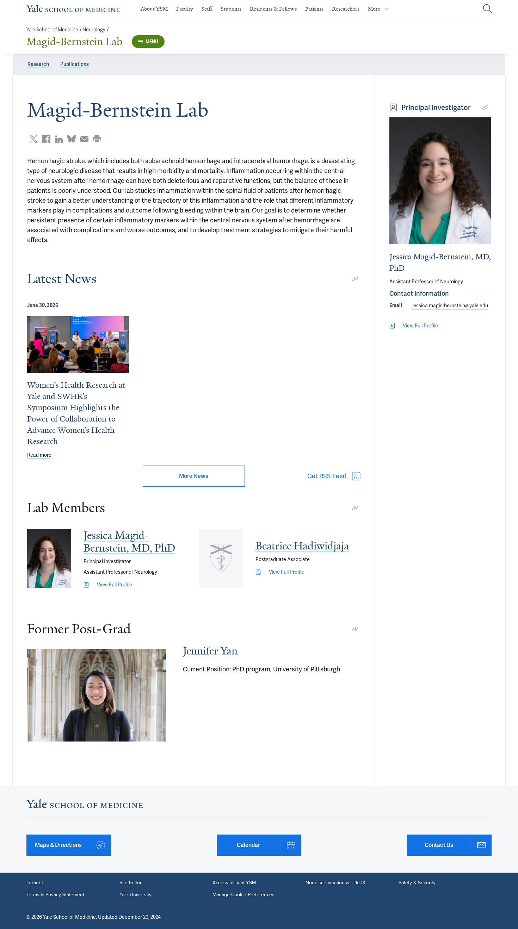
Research (38, 64)
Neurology (93, 30)
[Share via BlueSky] (71, 139)
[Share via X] (33, 139)
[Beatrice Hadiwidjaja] (221, 558)
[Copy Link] (354, 278)
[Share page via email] (84, 139)
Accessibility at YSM (234, 883)
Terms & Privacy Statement (55, 895)
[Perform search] (487, 9)
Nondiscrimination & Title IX (335, 883)
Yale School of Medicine (52, 30)
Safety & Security (417, 883)
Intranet (34, 883)
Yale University (135, 895)
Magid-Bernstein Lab (74, 41)
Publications (74, 64)
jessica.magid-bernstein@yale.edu (450, 305)
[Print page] (97, 139)
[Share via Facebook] (46, 139)
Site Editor (130, 883)
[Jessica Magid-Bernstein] (49, 558)
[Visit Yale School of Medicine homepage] (84, 806)
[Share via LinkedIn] (59, 139)
